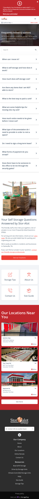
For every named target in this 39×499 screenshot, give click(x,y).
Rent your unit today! (10, 14)
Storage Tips (19, 484)
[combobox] (19, 429)
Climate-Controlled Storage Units (19, 473)
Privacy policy (19, 494)
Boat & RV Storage (19, 466)
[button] (19, 59)
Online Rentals (19, 454)
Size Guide (19, 480)
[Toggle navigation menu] (36, 18)
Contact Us (19, 458)
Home (19, 443)
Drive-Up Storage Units (19, 469)
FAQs (19, 476)
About (19, 447)
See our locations (19, 258)
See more (19, 402)
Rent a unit (34, 22)
